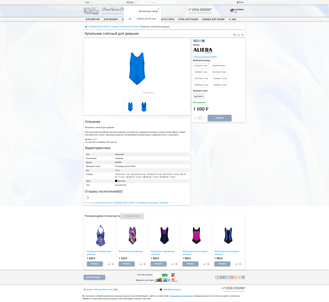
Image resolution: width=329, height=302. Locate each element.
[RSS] (236, 277)
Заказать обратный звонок (200, 13)
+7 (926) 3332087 (200, 9)
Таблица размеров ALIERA (205, 57)
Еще (87, 2)
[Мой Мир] (203, 41)
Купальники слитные (130, 26)
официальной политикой (181, 296)
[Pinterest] (232, 277)
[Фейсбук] (225, 277)
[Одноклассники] (200, 41)
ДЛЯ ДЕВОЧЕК (93, 19)
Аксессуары (167, 19)
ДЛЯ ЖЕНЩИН (111, 19)
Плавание (115, 26)
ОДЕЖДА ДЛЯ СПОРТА (99, 26)
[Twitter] (198, 41)
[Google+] (221, 277)
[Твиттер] (228, 277)
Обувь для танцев (188, 19)
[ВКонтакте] (195, 41)
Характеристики (97, 148)
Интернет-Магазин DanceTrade (99, 289)
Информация (93, 277)
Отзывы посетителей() (104, 191)
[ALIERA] (202, 53)
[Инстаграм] (243, 277)
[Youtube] (240, 277)
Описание (92, 122)
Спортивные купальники (147, 203)
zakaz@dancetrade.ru (170, 289)
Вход (239, 2)
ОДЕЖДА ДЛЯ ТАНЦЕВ (213, 19)
